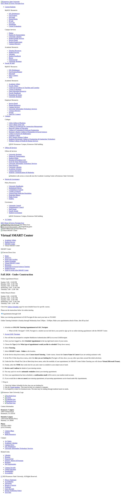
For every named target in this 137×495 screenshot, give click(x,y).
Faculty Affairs (13, 86)
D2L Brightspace (14, 14)
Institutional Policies (15, 188)
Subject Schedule (10, 261)
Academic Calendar (11, 443)
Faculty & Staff (10, 63)
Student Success (14, 52)
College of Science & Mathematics (20, 134)
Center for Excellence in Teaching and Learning (24, 88)
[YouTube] (70, 403)
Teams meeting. (15, 387)
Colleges (7, 116)
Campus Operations (15, 171)
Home (7, 256)
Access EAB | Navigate (12, 334)
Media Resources (10, 434)
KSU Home (5, 223)
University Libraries (15, 37)
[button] (15, 225)
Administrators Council (16, 207)
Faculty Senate (13, 211)
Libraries (7, 455)
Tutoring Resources (15, 51)
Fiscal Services (13, 165)
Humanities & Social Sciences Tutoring (17, 267)
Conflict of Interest (15, 191)
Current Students (10, 7)
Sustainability (9, 471)
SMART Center (10, 244)
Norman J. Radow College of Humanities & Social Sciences (28, 132)
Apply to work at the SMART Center (16, 270)
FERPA (11, 199)
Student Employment (15, 42)
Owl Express (13, 15)
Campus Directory (14, 44)
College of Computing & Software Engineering (24, 130)
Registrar (8, 462)
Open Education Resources (17, 91)
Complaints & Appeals (16, 190)
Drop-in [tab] (5, 382)
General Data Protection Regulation (20, 193)
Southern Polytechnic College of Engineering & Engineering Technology (32, 139)
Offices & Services (11, 148)
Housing (7, 457)
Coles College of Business (17, 123)
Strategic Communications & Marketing (21, 172)
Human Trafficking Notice (13, 490)
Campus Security (10, 467)
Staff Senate (12, 209)
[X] (70, 398)
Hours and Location (11, 259)
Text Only (8, 492)
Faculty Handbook (15, 93)
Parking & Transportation (17, 35)
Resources (8, 265)
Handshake (12, 24)
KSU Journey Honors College (18, 137)
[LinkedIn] (70, 399)
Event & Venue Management (18, 162)
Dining (11, 33)
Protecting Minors (14, 195)
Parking (7, 432)
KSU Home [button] (5, 3)
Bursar (11, 58)
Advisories (8, 483)
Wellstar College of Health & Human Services (23, 141)
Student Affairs (13, 158)
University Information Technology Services (23, 109)
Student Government (15, 213)
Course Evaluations (15, 26)
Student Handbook (15, 56)
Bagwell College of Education (18, 128)
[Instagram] (70, 401)
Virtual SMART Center (12, 263)
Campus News (9, 445)
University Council (15, 205)
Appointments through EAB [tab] (12, 314)
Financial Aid (13, 60)
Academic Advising (15, 169)
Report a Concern (10, 485)
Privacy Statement (10, 480)
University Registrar (15, 61)
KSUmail (12, 17)
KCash (11, 21)
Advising (12, 54)
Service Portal (13, 40)
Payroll (11, 112)
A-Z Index (8, 219)
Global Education (10, 469)
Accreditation (9, 481)
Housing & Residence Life (17, 160)
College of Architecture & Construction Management (25, 126)
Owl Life (12, 23)
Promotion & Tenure (15, 95)
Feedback (8, 487)
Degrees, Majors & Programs (14, 460)
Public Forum (13, 197)
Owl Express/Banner (15, 72)
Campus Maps (9, 431)
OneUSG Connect (15, 114)
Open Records (9, 489)
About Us (8, 258)
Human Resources (14, 105)
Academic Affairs (14, 84)
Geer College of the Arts (16, 125)
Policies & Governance (12, 179)
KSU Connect (13, 75)
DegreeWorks (13, 19)
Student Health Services (16, 38)
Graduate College (14, 135)
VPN (10, 77)
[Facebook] (70, 396)
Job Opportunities (10, 464)
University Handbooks (16, 186)
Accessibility (9, 473)
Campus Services (14, 107)
